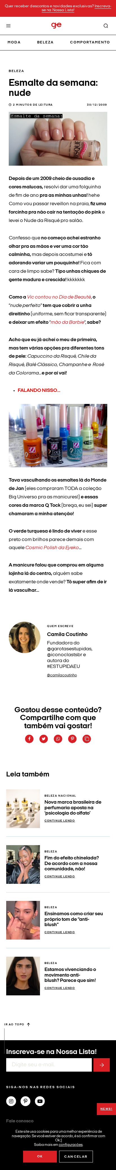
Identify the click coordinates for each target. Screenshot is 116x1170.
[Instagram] (13, 1102)
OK (40, 1156)
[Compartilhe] (86, 739)
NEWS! (107, 1109)
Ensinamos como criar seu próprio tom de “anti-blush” (73, 919)
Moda (14, 42)
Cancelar (76, 1157)
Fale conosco (20, 1121)
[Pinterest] (28, 1102)
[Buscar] (106, 25)
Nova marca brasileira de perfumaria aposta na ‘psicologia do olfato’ (72, 808)
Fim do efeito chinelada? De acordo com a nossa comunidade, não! (71, 863)
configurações (71, 1144)
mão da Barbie (67, 322)
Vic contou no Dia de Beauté (59, 297)
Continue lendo (59, 820)
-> (101, 1065)
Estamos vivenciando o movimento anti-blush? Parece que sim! (70, 975)
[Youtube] (42, 1102)
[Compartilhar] (29, 739)
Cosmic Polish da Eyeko (52, 547)
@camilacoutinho (62, 675)
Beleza (45, 42)
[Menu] (8, 26)
